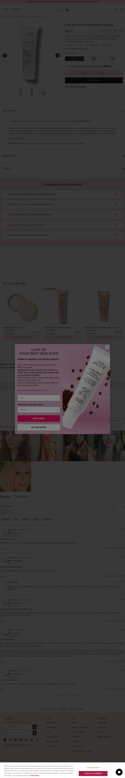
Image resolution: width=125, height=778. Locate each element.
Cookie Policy (34, 775)
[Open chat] (119, 772)
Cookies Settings (93, 767)
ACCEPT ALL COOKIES (93, 773)
